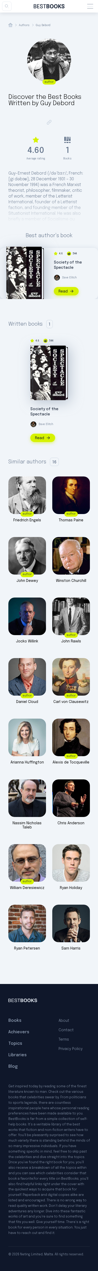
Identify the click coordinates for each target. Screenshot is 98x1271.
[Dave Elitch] (57, 278)
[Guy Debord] (12, 252)
